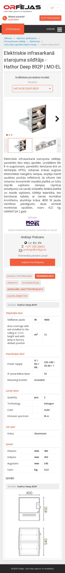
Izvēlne (50, 28)
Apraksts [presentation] (12, 282)
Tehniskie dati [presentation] (45, 276)
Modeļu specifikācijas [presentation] (19, 276)
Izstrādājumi (13, 29)
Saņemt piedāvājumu (32, 262)
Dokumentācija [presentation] (30, 282)
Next (56, 118)
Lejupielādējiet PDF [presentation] (17, 295)
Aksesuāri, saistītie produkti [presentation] (25, 289)
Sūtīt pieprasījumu (50, 18)
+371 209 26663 (35, 246)
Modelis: (32, 82)
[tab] (19, 276)
